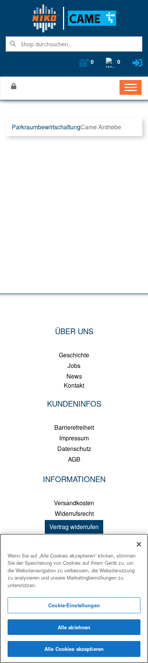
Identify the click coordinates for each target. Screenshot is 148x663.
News (74, 376)
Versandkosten (74, 502)
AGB (74, 459)
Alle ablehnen (74, 627)
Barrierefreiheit (74, 427)
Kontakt (74, 385)
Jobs (74, 365)
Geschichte (74, 354)
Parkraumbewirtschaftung (46, 127)
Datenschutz (74, 448)
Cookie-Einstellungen (74, 605)
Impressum (74, 438)
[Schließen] (139, 544)
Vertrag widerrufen (74, 526)
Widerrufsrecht (74, 513)
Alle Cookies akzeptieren (74, 648)
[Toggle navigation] (131, 87)
